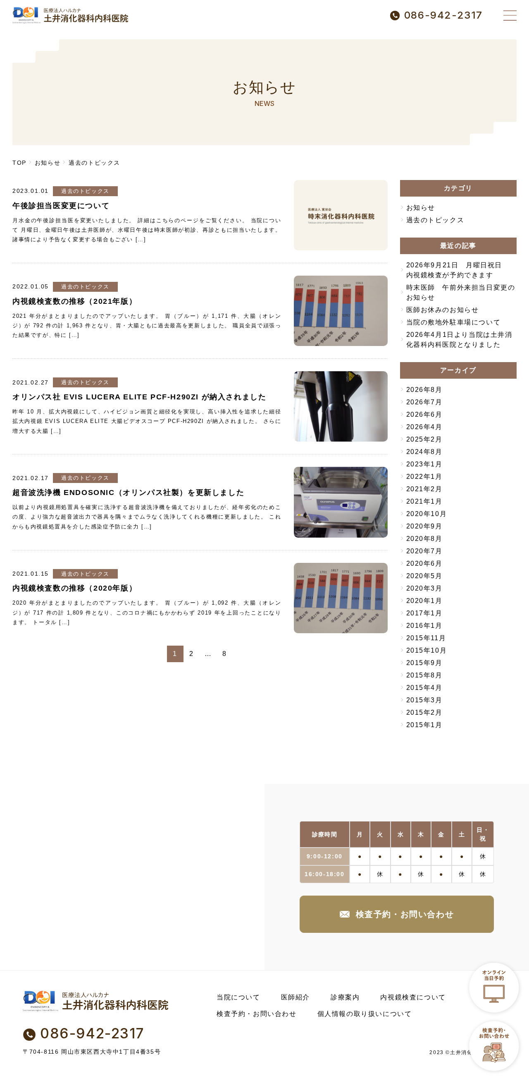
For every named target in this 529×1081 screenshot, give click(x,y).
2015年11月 (426, 637)
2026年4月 (424, 426)
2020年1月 (424, 600)
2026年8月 (424, 389)
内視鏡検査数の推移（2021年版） (74, 301)
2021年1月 (424, 501)
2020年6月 (424, 563)
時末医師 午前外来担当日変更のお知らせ (460, 292)
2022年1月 (424, 476)
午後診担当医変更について (61, 206)
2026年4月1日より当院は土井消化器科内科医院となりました (459, 339)
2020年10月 (426, 513)
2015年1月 (424, 724)
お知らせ (420, 207)
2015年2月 (424, 712)
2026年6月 (424, 414)
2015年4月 (424, 687)
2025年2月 (424, 439)
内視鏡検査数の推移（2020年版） (74, 588)
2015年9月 (424, 662)
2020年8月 (424, 538)
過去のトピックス (85, 191)
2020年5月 (424, 575)
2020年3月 (424, 588)
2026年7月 (424, 402)
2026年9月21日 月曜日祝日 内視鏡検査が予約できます (458, 270)
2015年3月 (424, 700)
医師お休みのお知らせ (442, 309)
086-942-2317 (443, 15)
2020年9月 (424, 526)
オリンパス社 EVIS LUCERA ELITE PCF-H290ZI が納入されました (139, 397)
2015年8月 (424, 675)
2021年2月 (424, 488)
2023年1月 (424, 464)
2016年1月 (424, 625)
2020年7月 (424, 551)
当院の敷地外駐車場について (453, 322)
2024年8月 (424, 451)
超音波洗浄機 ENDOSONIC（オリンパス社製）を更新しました (128, 492)
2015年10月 (426, 650)
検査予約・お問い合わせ (405, 914)
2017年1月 (424, 613)
